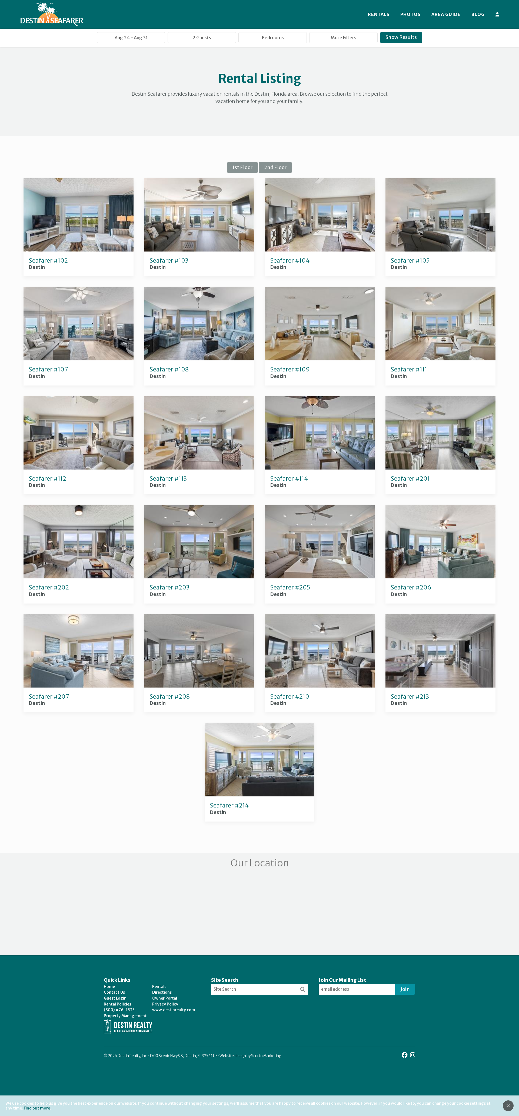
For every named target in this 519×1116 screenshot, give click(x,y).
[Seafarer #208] (199, 686)
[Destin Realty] (52, 14)
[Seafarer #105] (440, 250)
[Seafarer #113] (199, 468)
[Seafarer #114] (320, 468)
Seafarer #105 (410, 260)
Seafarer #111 (409, 369)
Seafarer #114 (289, 478)
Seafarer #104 (290, 260)
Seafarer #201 (410, 478)
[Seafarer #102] (78, 250)
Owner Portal (164, 998)
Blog (478, 14)
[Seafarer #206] (440, 577)
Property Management (125, 1015)
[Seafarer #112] (78, 468)
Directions (162, 992)
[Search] (302, 989)
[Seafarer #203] (199, 577)
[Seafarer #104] (320, 250)
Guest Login (115, 998)
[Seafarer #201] (440, 468)
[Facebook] (405, 1055)
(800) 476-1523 (119, 1009)
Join (405, 989)
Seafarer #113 (168, 478)
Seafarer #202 (49, 587)
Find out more (37, 1108)
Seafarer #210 (289, 696)
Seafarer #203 (169, 587)
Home (109, 986)
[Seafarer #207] (78, 686)
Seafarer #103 (169, 260)
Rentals (379, 14)
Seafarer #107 (48, 369)
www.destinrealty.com (173, 1009)
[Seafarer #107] (78, 359)
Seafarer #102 (48, 260)
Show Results (401, 37)
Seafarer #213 (410, 696)
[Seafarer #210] (320, 686)
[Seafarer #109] (320, 359)
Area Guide (446, 14)
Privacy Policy (165, 1004)
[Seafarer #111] (440, 359)
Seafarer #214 (229, 805)
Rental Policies (117, 1004)
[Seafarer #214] (259, 795)
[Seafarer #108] (199, 359)
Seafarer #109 (290, 369)
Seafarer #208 (170, 696)
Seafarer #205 (290, 587)
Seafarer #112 (47, 478)
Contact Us (114, 992)
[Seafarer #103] (199, 250)
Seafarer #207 (49, 696)
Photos (410, 14)
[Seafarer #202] (78, 577)
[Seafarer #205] (320, 577)
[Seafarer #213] (440, 686)
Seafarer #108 (169, 369)
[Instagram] (412, 1055)
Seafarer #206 (411, 587)
